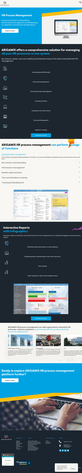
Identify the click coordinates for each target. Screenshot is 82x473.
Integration (18, 448)
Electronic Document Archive (34, 442)
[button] (72, 359)
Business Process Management (34, 443)
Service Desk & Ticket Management (32, 445)
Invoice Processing (32, 446)
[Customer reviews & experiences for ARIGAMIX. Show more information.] (8, 465)
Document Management (33, 447)
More (14, 355)
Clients (47, 441)
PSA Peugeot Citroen (13, 348)
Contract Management (33, 441)
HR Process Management (33, 448)
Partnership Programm (48, 443)
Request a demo (10, 31)
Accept (73, 468)
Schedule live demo (41, 135)
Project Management (32, 450)
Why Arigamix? (19, 443)
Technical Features (18, 445)
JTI (65, 348)
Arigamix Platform (18, 442)
